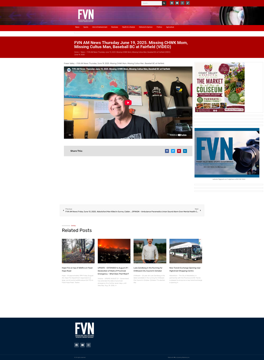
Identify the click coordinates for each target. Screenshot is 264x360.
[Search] (164, 3)
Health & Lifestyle (128, 27)
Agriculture (170, 27)
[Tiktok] (188, 3)
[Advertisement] (139, 15)
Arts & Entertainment (99, 27)
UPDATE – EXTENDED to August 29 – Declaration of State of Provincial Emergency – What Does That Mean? (113, 271)
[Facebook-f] (172, 3)
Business (114, 27)
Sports (85, 27)
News (77, 27)
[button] (167, 151)
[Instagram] (182, 3)
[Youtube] (177, 3)
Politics (159, 27)
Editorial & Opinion (146, 27)
